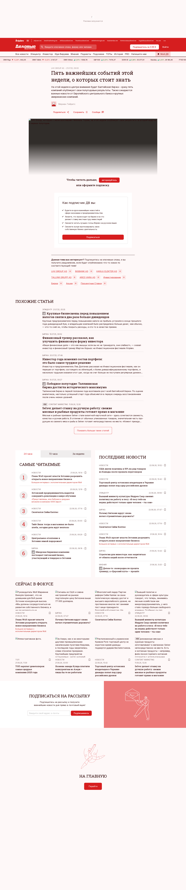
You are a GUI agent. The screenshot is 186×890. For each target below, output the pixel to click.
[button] (49, 713)
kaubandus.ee (112, 41)
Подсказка (98, 54)
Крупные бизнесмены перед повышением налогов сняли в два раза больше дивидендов (75, 315)
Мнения (75, 54)
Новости (36, 473)
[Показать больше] (164, 40)
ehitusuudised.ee (66, 41)
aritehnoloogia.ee (98, 41)
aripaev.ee (38, 41)
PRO (127, 54)
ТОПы (109, 54)
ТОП (17, 660)
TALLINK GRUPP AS (61, 277)
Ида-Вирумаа (62, 54)
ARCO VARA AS (87, 277)
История (118, 54)
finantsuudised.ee (82, 41)
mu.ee (158, 41)
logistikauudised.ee (146, 41)
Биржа (54, 283)
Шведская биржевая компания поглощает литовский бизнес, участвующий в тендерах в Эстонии (51, 555)
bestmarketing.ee (50, 41)
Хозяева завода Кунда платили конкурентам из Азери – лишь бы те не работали (72, 669)
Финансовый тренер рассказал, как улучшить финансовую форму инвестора (72, 339)
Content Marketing (58, 404)
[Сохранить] (85, 472)
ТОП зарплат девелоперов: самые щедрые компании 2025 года (30, 669)
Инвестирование (112, 277)
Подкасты (86, 54)
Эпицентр (35, 54)
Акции (69, 283)
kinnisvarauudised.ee (128, 41)
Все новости (21, 54)
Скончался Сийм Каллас (45, 512)
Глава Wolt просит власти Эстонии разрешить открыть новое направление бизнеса (31, 622)
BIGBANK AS (81, 271)
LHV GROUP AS (57, 68)
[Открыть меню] (27, 40)
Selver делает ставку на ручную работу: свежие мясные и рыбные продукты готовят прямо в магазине (83, 409)
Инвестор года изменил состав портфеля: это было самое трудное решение (72, 360)
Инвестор (48, 54)
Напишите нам (138, 54)
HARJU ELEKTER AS (106, 271)
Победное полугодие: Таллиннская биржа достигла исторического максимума (74, 385)
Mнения (103, 565)
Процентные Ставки (91, 283)
